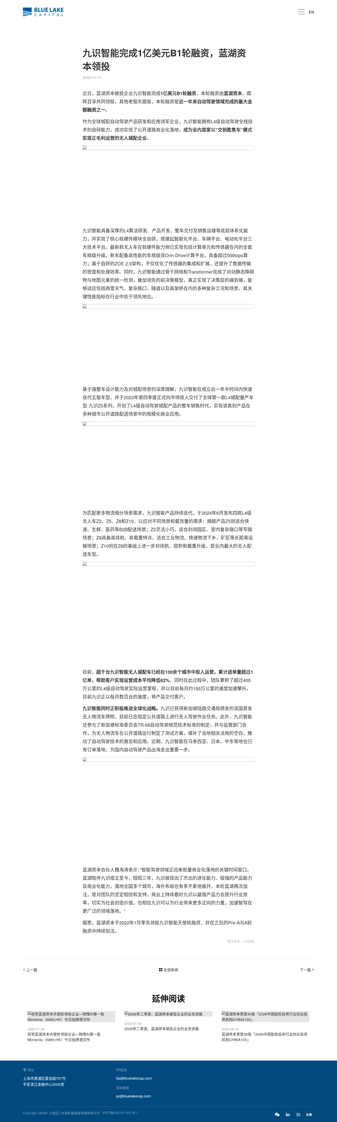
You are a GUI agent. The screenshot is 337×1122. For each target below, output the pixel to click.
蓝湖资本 (46, 12)
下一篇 (305, 969)
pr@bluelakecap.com (133, 1096)
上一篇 (31, 969)
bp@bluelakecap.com (134, 1078)
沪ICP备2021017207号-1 (120, 1112)
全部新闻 (170, 969)
